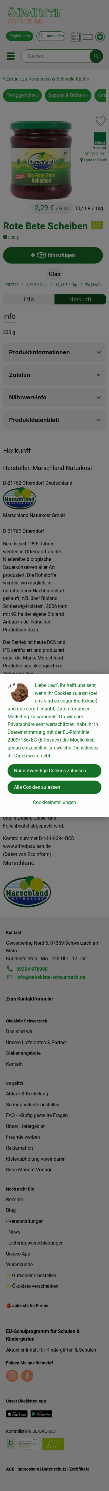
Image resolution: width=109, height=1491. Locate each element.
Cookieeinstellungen (54, 802)
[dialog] (54, 745)
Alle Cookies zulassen (37, 787)
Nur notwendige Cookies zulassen (50, 771)
